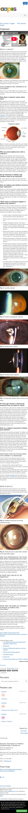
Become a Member (4, 769)
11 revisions (14, 670)
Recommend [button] (3, 672)
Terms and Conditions (5, 786)
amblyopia (2, 115)
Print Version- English (7, 23)
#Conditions (3, 665)
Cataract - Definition (6, 721)
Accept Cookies (22, 811)
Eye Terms (23, 730)
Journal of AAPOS (7, 771)
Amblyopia (4, 699)
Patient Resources (13, 769)
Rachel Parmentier (10, 668)
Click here (2, 794)
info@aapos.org (8, 761)
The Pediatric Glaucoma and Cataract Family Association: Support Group (14, 642)
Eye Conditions (24, 733)
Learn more (13, 809)
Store (13, 771)
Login (25, 3)
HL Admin (4, 691)
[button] (26, 681)
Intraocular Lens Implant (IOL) (9, 710)
